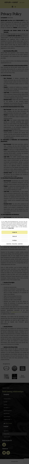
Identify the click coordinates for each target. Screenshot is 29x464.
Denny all (14, 236)
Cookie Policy (8, 243)
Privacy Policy (14, 243)
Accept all (14, 232)
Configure (14, 240)
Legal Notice (20, 243)
